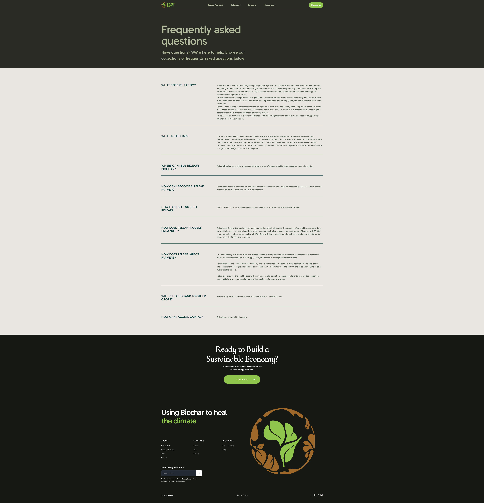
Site (194, 450)
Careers (164, 458)
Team (163, 454)
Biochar (196, 454)
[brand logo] (178, 5)
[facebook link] (315, 495)
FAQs (224, 450)
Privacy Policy (186, 479)
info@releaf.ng (287, 166)
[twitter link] (318, 495)
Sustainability (166, 446)
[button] (216, 5)
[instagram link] (321, 495)
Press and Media (228, 446)
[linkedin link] (311, 495)
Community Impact (168, 450)
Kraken (195, 446)
